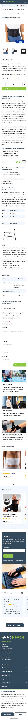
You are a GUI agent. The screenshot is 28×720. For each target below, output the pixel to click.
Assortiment (7, 13)
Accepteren (7, 714)
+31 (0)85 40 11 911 (6, 653)
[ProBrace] (8, 2)
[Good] (9, 324)
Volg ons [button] (4, 679)
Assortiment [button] (5, 664)
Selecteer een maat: (13, 74)
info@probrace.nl (6, 650)
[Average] (7, 324)
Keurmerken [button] (5, 686)
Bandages (12, 13)
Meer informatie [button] (6, 675)
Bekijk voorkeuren (14, 718)
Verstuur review (19, 365)
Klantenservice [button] (5, 667)
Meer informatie (22, 70)
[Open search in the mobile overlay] (10, 5)
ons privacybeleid (9, 707)
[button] (3, 466)
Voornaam (4, 349)
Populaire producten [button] (7, 671)
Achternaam (5, 356)
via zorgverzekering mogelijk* (15, 9)
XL (16, 78)
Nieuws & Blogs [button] (6, 682)
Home (3, 13)
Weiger (20, 714)
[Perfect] (11, 324)
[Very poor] (3, 324)
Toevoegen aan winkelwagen (15, 88)
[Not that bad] (5, 324)
